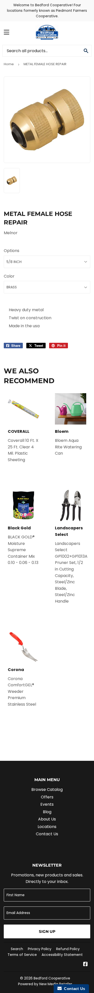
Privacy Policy (39, 948)
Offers (47, 797)
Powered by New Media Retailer (45, 983)
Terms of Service (22, 954)
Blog (47, 812)
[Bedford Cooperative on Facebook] (85, 964)
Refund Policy (68, 948)
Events (47, 804)
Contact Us (47, 834)
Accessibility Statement (62, 954)
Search (17, 948)
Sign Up (47, 931)
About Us (47, 819)
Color (9, 276)
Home (9, 64)
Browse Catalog (47, 789)
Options (11, 251)
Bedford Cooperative (52, 978)
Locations (47, 827)
